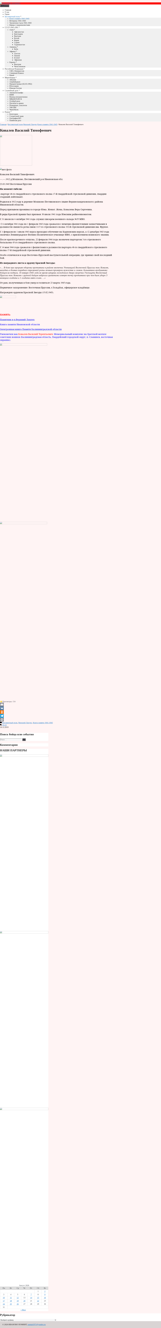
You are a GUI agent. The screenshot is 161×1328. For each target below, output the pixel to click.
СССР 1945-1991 (11, 27)
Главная (8, 10)
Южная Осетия (15, 88)
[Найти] (24, 739)
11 (11, 1298)
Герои (7, 14)
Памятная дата (15, 120)
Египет (17, 58)
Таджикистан (19, 45)
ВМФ (11, 95)
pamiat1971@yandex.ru (37, 1325)
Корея (16, 40)
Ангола (17, 54)
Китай (16, 38)
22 (38, 1301)
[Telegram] (56, 716)
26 (18, 1304)
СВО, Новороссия (16, 71)
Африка (12, 51)
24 (4, 1304)
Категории (13, 114)
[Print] (56, 719)
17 (4, 1301)
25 (11, 1304)
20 (24, 1301)
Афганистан (19, 32)
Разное (7, 112)
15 (38, 1298)
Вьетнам (17, 36)
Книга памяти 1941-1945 (19, 19)
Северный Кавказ (16, 73)
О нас (7, 12)
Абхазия (12, 80)
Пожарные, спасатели (18, 105)
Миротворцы (10, 78)
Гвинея (17, 56)
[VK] (56, 708)
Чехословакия (19, 66)
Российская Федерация (14, 69)
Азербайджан (14, 82)
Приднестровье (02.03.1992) (20, 84)
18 (11, 1301)
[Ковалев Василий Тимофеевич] (16, 165)
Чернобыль (13, 110)
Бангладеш (18, 34)
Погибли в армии (16, 103)
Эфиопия (18, 60)
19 (18, 1301)
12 (18, 1298)
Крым (11, 75)
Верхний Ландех (30, 124)
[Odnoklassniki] (56, 712)
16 (45, 1298)
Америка (13, 47)
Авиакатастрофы (16, 93)
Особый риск (14, 101)
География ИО (15, 118)
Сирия (16, 42)
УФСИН (12, 107)
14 (31, 1298)
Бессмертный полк (12, 17)
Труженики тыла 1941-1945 (20, 23)
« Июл (23, 1310)
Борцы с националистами (19, 25)
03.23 (4, 725)
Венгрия (17, 64)
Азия (11, 30)
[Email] (56, 704)
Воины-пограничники (18, 97)
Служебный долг (12, 91)
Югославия (14, 86)
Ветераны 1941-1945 (17, 21)
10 (4, 1298)
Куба (16, 49)
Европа (12, 62)
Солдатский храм (16, 116)
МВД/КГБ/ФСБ (15, 99)
